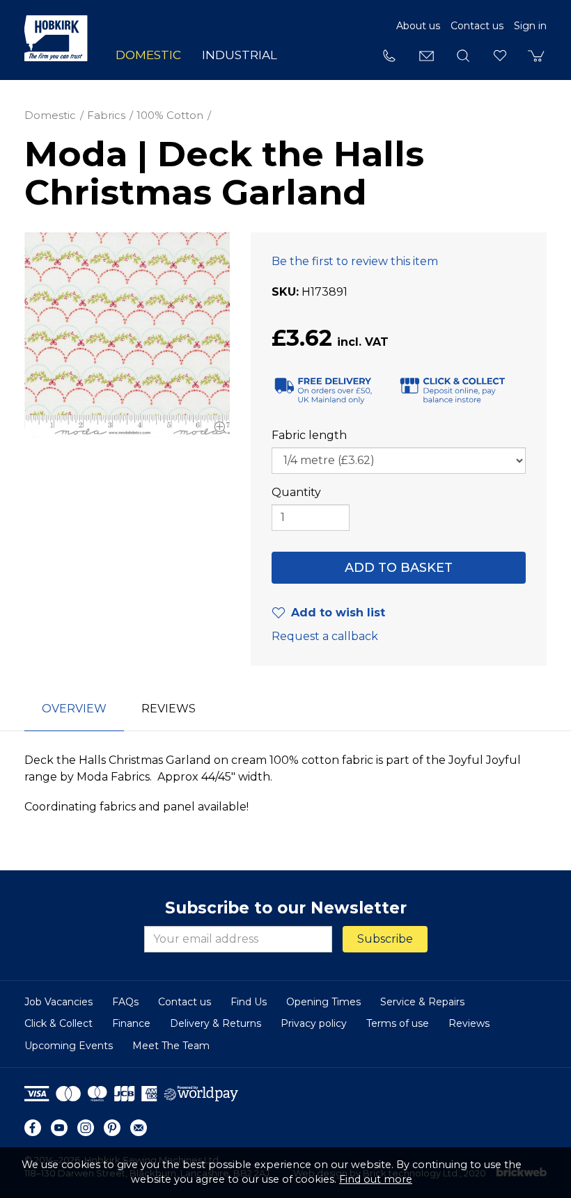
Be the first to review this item (355, 261)
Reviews (469, 1023)
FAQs (125, 1002)
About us (418, 25)
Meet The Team (171, 1045)
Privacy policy (314, 1023)
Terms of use (397, 1023)
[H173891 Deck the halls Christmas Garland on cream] (127, 335)
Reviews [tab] (168, 708)
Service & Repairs (422, 1002)
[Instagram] (85, 1128)
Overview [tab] (74, 708)
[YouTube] (59, 1128)
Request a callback (325, 636)
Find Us (248, 1002)
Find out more (375, 1179)
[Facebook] (32, 1128)
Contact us (477, 25)
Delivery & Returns (215, 1023)
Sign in (530, 25)
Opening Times (323, 1002)
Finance (131, 1023)
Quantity (296, 492)
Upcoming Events (68, 1045)
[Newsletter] (138, 1128)
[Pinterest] (112, 1128)
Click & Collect (58, 1023)
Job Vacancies (58, 1002)
